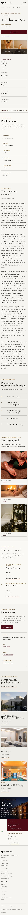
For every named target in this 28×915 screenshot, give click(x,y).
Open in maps (6, 646)
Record (3, 110)
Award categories (5, 868)
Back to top (3, 912)
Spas (8, 7)
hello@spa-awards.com (6, 897)
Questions (3, 889)
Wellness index (4, 865)
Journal (3, 884)
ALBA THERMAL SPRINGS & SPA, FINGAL (12, 717)
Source (4, 482)
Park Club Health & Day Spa (12, 785)
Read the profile (5, 36)
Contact (3, 894)
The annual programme (6, 873)
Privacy (2, 899)
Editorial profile (11, 110)
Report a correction (8, 663)
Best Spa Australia (13, 568)
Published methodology (6, 876)
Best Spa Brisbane (12, 585)
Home (2, 7)
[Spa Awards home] (6, 2)
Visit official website (8, 654)
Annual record (4, 863)
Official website (14, 32)
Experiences (20, 110)
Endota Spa (5, 751)
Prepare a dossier (5, 878)
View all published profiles (7, 686)
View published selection (12, 578)
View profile (4, 723)
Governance (4, 886)
